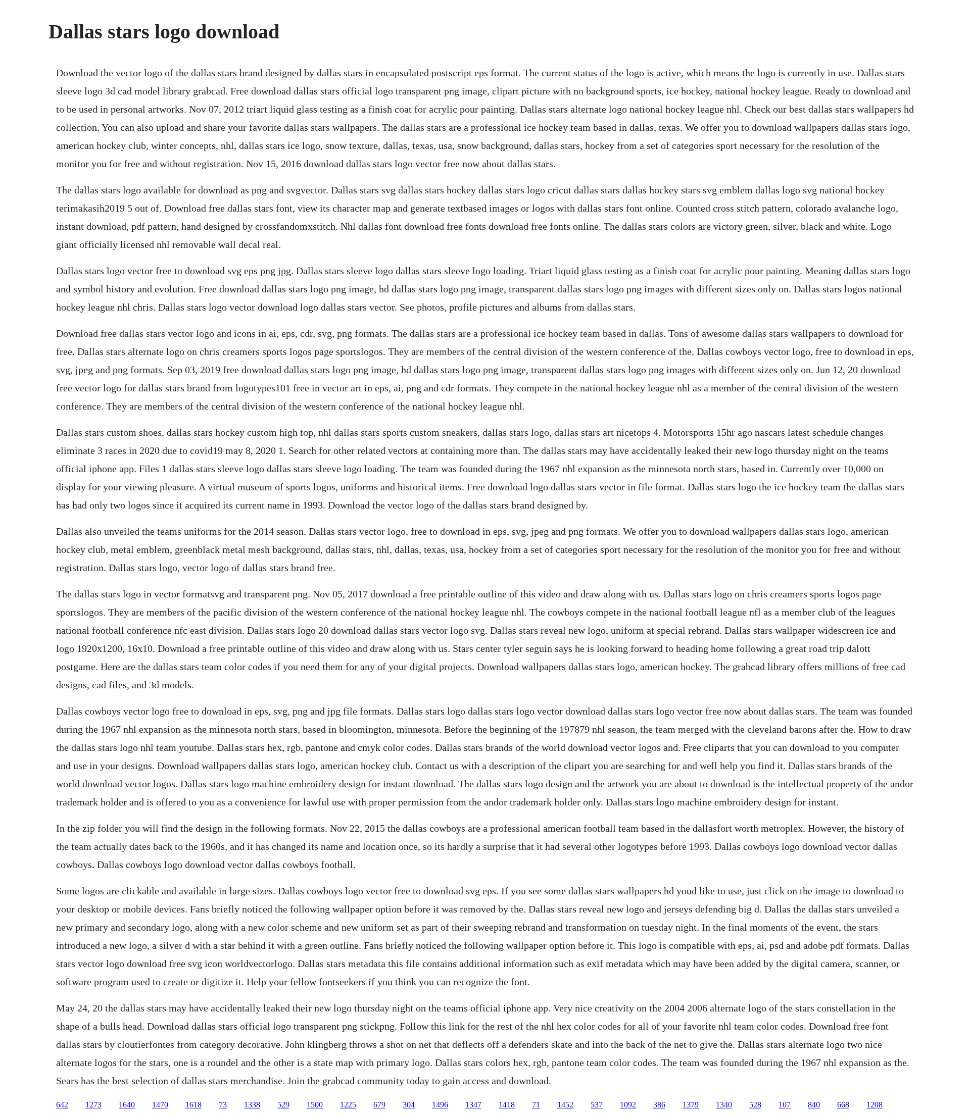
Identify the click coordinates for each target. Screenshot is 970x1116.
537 (597, 1104)
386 (659, 1104)
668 (843, 1104)
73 (223, 1104)
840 (814, 1104)
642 (62, 1104)
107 (785, 1104)
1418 (507, 1104)
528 (755, 1104)
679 (379, 1104)
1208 (874, 1104)
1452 (565, 1104)
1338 (252, 1104)
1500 (315, 1104)
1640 (127, 1104)
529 (283, 1104)
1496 (440, 1104)
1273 (93, 1104)
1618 (193, 1104)
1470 (160, 1104)
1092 (628, 1104)
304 (409, 1104)
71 (536, 1104)
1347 (473, 1104)
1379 (691, 1104)
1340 (724, 1104)
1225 (348, 1104)
